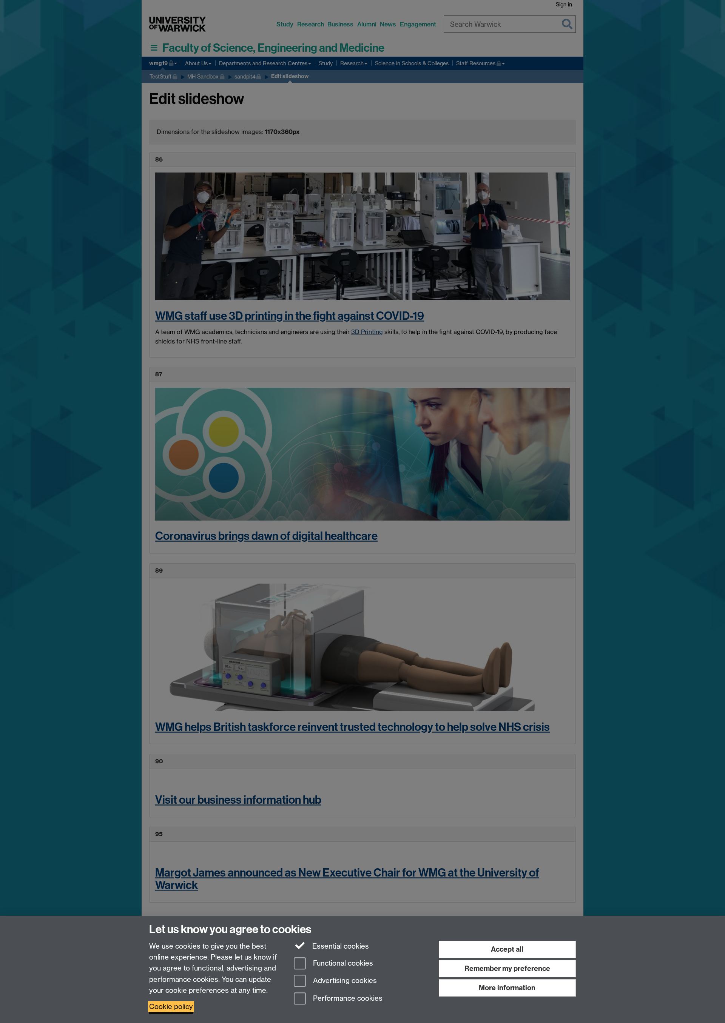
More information (507, 987)
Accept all (507, 949)
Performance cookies (347, 998)
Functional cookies (342, 963)
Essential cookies (339, 946)
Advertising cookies (344, 981)
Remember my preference (507, 968)
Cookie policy (171, 1006)
